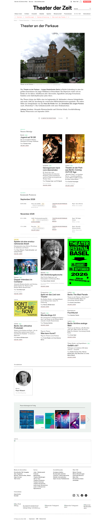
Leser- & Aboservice (39, 487)
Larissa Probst (18, 252)
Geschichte (17, 494)
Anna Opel (73, 335)
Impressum (32, 519)
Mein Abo (75, 477)
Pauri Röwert (20, 250)
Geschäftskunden (58, 470)
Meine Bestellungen (78, 474)
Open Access (18, 477)
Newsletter (37, 475)
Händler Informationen (59, 477)
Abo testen (87, 1)
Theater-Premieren (39, 480)
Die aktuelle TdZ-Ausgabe (21, 472)
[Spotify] (86, 495)
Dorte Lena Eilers (75, 302)
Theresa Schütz (48, 323)
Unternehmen (17, 491)
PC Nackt (59, 181)
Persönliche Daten (78, 479)
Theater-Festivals (39, 482)
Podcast (36, 474)
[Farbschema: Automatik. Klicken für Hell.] (71, 1)
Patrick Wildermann (49, 304)
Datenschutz (42, 519)
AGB (37, 519)
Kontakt (16, 496)
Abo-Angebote (18, 474)
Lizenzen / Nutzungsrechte (61, 475)
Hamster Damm (74, 315)
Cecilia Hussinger (73, 181)
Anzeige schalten (58, 472)
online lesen (24, 145)
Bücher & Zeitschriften (20, 470)
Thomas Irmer (27, 143)
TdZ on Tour (37, 479)
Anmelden (76, 480)
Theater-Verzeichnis (24, 20)
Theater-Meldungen (39, 477)
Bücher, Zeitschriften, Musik (22, 475)
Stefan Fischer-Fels (76, 352)
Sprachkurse (37, 488)
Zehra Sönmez (35, 222)
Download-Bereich (78, 475)
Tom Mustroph (21, 289)
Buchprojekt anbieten (59, 474)
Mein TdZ (75, 470)
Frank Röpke (47, 338)
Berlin (54, 207)
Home (15, 20)
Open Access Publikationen (61, 479)
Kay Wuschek (79, 353)
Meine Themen (77, 472)
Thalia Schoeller (29, 250)
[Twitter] (78, 495)
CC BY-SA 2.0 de (56, 84)
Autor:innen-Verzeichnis (41, 485)
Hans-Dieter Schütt (49, 281)
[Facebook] (82, 495)
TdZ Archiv (17, 479)
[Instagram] (74, 495)
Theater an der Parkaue (59, 203)
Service (35, 470)
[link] (21, 2)
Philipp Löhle (35, 230)
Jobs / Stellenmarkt (39, 472)
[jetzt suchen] (90, 8)
